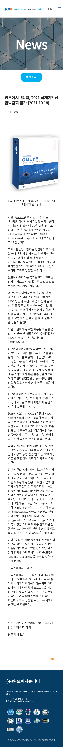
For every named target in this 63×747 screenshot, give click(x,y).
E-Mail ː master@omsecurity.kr (20, 701)
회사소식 (31, 77)
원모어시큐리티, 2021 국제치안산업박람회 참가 (30, 624)
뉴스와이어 (20, 217)
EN (50, 8)
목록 (52, 658)
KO (40, 8)
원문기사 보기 (17, 634)
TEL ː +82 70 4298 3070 (16, 699)
